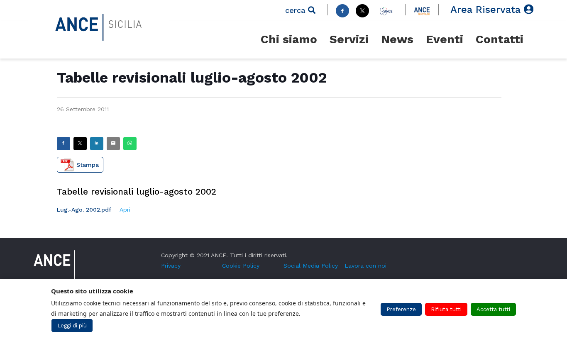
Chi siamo (289, 39)
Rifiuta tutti (446, 309)
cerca (296, 10)
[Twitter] (362, 10)
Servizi (349, 39)
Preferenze (401, 309)
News (397, 39)
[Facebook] (342, 10)
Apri (125, 209)
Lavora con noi (365, 265)
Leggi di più (72, 325)
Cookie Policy (240, 265)
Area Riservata (487, 9)
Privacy (171, 265)
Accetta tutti (493, 309)
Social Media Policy (311, 265)
